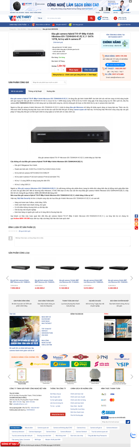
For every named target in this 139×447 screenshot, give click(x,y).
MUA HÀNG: (116, 56)
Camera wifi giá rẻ (96, 428)
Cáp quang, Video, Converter (21, 439)
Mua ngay (73, 70)
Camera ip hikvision (18, 431)
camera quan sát (80, 110)
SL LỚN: (114, 74)
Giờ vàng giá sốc (78, 24)
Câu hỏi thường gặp (77, 415)
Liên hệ (115, 12)
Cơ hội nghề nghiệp (56, 400)
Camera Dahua (51, 431)
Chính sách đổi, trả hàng (78, 400)
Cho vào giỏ (89, 70)
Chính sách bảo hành (77, 403)
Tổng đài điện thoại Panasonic (97, 435)
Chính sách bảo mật (77, 394)
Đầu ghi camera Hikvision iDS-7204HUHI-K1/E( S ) (37, 188)
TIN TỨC (12, 314)
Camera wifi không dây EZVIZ (62, 428)
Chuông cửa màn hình (44, 435)
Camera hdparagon (35, 431)
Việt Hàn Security (23, 198)
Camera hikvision (111, 428)
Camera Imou (81, 428)
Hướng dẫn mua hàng (77, 409)
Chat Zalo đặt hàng (115, 65)
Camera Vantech (81, 431)
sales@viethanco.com (20, 404)
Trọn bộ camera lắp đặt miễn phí (22, 435)
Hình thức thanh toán (77, 412)
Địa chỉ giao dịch (55, 397)
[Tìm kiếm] (91, 18)
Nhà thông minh (61, 435)
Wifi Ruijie (38, 439)
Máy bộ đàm (29, 428)
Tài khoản (126, 12)
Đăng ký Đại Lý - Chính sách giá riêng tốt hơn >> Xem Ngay (74, 75)
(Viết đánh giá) (58, 42)
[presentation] (7, 278)
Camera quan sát (43, 428)
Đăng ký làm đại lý (58, 414)
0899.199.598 (17, 402)
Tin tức (98, 12)
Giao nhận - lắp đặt (76, 406)
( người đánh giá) (24, 231)
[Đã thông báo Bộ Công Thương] (108, 413)
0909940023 (31, 410)
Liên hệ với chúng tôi (56, 403)
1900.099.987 (35, 408)
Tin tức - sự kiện (55, 406)
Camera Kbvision (65, 431)
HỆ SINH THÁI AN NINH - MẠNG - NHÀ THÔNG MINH (25, 12)
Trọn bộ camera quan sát (99, 431)
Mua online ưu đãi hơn (43, 24)
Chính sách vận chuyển (78, 397)
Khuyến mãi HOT (61, 24)
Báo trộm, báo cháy (77, 435)
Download (106, 12)
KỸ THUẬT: (115, 68)
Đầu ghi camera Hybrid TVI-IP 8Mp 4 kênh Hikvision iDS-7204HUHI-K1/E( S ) (39, 99)
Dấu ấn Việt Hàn (125, 24)
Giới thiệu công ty (55, 394)
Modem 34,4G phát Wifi (52, 439)
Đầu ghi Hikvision (76, 107)
